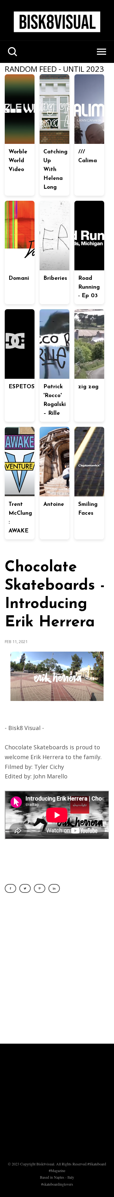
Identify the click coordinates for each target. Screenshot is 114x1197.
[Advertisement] (57, 972)
